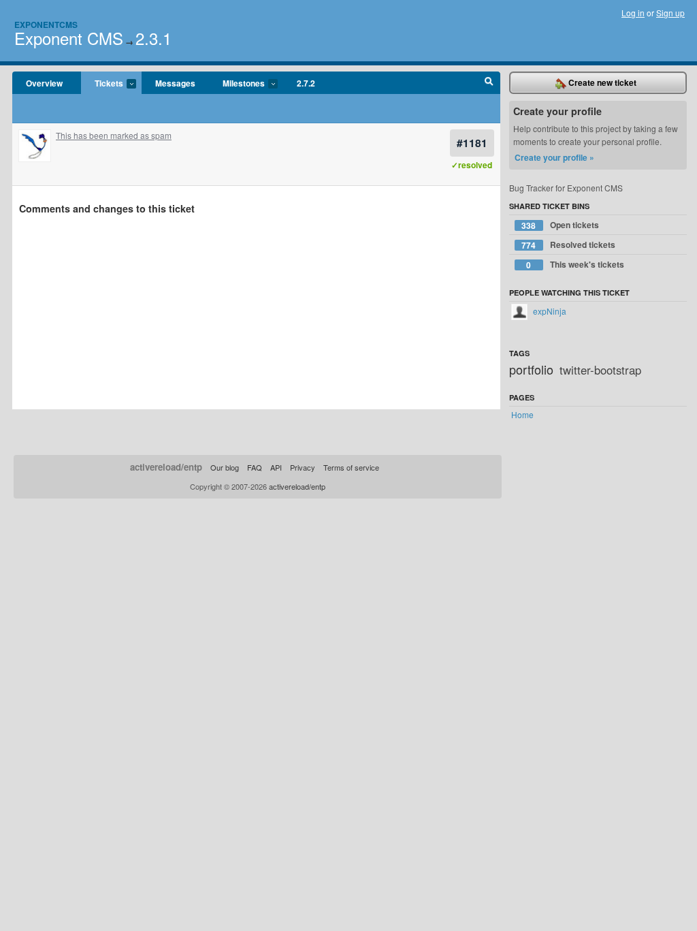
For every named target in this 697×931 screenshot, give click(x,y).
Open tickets (560, 225)
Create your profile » (554, 157)
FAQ (254, 467)
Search (489, 83)
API (276, 467)
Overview (44, 83)
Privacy (302, 467)
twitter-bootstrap (600, 370)
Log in (633, 12)
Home (522, 414)
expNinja (548, 311)
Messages (175, 83)
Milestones (237, 84)
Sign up (670, 12)
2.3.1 (153, 38)
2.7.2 (306, 83)
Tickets (102, 84)
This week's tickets (575, 264)
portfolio (531, 369)
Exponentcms (46, 24)
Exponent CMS (68, 38)
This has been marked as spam (114, 135)
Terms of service (351, 467)
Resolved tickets (568, 244)
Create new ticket (601, 82)
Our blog (224, 467)
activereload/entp (166, 466)
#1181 (472, 143)
